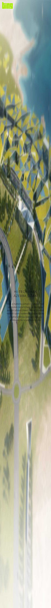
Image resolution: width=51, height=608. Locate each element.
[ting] (7, 5)
